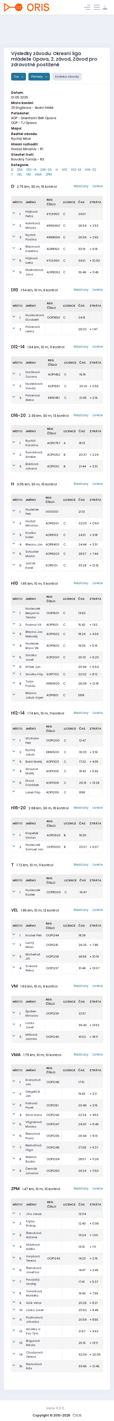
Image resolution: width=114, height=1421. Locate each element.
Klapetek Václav (31, 835)
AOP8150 (53, 249)
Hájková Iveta (31, 260)
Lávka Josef (35, 1310)
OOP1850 (53, 317)
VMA (38, 174)
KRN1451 (54, 398)
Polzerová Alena (32, 397)
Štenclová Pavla (32, 1136)
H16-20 (90, 169)
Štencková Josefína (33, 1270)
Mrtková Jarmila (31, 1037)
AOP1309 (52, 783)
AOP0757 (53, 443)
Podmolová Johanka (34, 1319)
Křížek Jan (33, 667)
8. (20, 683)
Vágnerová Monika (33, 1124)
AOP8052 (53, 272)
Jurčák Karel (30, 565)
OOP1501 (52, 613)
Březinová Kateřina (32, 248)
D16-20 (46, 169)
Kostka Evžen (30, 535)
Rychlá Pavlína (31, 237)
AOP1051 (53, 466)
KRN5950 (53, 226)
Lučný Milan (29, 945)
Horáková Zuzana (32, 374)
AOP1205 (52, 792)
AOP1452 (54, 374)
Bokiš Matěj (33, 761)
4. (20, 249)
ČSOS (77, 1415)
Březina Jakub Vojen (34, 695)
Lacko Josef (29, 1025)
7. (20, 674)
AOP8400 (52, 544)
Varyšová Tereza (33, 1258)
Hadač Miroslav (31, 523)
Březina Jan (34, 544)
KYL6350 (53, 260)
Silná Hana (33, 1115)
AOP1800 (52, 646)
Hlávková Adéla (33, 1247)
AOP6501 (52, 523)
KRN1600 (53, 683)
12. (21, 1331)
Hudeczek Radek (32, 892)
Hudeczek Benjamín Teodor (32, 612)
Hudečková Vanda (33, 386)
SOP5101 (52, 565)
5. (20, 260)
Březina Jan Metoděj (34, 634)
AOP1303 (52, 761)
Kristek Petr (33, 935)
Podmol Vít (33, 625)
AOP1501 (52, 625)
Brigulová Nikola (33, 1343)
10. (21, 1310)
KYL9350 (53, 214)
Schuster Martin (32, 553)
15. (21, 1366)
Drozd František (32, 783)
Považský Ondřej (33, 1281)
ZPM (49, 174)
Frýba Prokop (31, 1223)
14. (21, 1354)
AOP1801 (52, 695)
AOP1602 (52, 634)
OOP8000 (53, 892)
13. (21, 1343)
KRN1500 (52, 752)
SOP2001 (52, 657)
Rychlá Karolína (31, 443)
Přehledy (37, 77)
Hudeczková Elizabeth (34, 317)
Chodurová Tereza (34, 1354)
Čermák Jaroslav (31, 1171)
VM (28, 174)
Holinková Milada (32, 225)
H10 (64, 169)
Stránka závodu (67, 77)
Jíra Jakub (34, 1214)
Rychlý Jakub (30, 752)
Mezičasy (81, 186)
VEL (19, 174)
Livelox (98, 186)
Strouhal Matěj (31, 771)
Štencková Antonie (33, 1235)
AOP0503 (53, 835)
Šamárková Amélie (33, 454)
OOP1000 (53, 847)
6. (20, 272)
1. (20, 214)
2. (20, 226)
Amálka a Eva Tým (33, 1331)
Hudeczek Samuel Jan (34, 847)
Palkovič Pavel (31, 1105)
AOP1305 (52, 771)
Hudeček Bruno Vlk (32, 645)
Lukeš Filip (32, 792)
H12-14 (76, 169)
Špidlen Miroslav (31, 1013)
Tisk (17, 77)
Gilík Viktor (34, 1303)
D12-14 (32, 169)
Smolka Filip (34, 674)
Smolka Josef (31, 657)
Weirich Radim (31, 1159)
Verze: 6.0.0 (55, 1408)
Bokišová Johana (31, 466)
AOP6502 (52, 554)
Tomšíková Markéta (34, 1293)
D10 (20, 169)
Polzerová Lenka (32, 329)
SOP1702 (52, 674)
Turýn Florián (30, 683)
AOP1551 (54, 386)
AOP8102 (52, 535)
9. (20, 1171)
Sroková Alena (31, 968)
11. (20, 1319)
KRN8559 (53, 237)
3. (20, 237)
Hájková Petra (31, 213)
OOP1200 (53, 740)
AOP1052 (53, 455)
